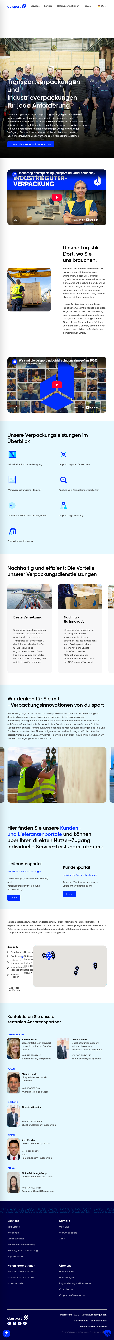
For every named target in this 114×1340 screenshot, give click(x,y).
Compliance (66, 1289)
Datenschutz (81, 1320)
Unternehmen (66, 1271)
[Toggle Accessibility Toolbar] (6, 1333)
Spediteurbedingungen (94, 1314)
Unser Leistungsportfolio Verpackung (31, 144)
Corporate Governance (72, 1295)
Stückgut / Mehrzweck (27, 971)
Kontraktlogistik (15, 1238)
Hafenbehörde (15, 1283)
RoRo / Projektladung (27, 964)
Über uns (64, 1226)
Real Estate (13, 1226)
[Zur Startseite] (16, 5)
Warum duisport (68, 1232)
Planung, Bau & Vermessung (22, 1250)
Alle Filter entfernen (14, 989)
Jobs (62, 1238)
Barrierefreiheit (99, 1320)
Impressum (66, 1314)
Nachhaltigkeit (67, 1277)
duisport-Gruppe (13, 961)
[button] (76, 973)
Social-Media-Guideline (93, 1326)
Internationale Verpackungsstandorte (13, 968)
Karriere (48, 5)
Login (14, 897)
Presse (87, 5)
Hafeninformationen (68, 5)
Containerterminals (13, 956)
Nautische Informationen (20, 1277)
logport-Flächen (13, 975)
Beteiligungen (13, 952)
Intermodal (13, 1232)
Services (35, 5)
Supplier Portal (15, 1256)
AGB (76, 1314)
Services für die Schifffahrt (21, 1271)
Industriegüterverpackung (21, 1244)
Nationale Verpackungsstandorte (27, 957)
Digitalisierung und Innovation (75, 1283)
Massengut (27, 952)
